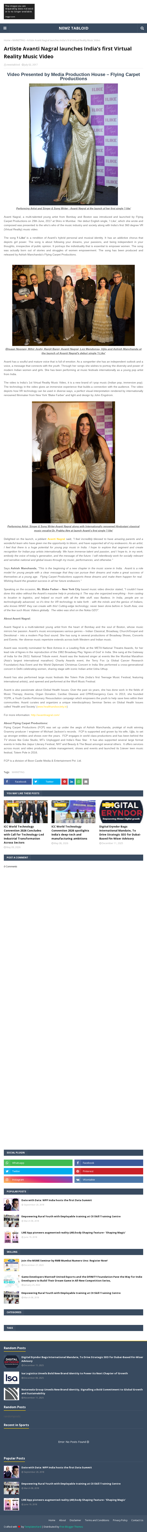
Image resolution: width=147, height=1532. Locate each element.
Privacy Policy (120, 1520)
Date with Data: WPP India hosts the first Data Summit (56, 1200)
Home (7, 40)
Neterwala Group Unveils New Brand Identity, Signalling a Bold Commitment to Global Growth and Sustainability (82, 1391)
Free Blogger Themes (71, 1526)
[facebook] (108, 1163)
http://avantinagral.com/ (45, 714)
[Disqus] (73, 1002)
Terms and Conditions (97, 1520)
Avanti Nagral (56, 538)
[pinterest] (108, 1171)
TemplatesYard (32, 1526)
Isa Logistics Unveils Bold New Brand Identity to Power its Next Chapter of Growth (74, 1373)
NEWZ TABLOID (73, 28)
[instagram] (38, 1179)
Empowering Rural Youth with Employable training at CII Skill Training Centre (71, 1216)
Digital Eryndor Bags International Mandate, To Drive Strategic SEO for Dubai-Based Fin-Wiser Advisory (120, 832)
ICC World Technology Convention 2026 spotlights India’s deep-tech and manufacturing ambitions (70, 832)
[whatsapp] (38, 1163)
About (62, 1520)
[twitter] (38, 1171)
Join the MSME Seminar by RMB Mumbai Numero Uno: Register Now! (64, 1260)
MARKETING (18, 40)
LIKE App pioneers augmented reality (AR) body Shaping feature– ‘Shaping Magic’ (73, 1232)
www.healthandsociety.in (52, 706)
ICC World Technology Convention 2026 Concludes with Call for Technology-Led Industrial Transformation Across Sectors (24, 834)
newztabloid (13, 64)
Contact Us (137, 1520)
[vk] (108, 1179)
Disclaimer (75, 1520)
